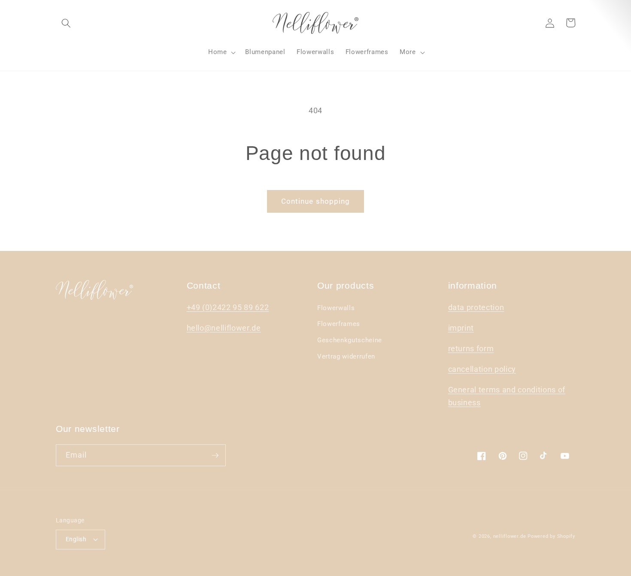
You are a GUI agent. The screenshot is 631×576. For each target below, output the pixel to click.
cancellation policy (482, 369)
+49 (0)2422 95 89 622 (228, 307)
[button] (66, 22)
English (76, 539)
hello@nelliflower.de (224, 328)
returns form (471, 348)
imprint (461, 328)
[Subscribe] (215, 455)
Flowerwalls (336, 308)
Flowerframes (338, 324)
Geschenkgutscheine (349, 340)
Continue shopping (315, 201)
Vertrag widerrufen (346, 356)
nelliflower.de (509, 536)
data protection (476, 307)
